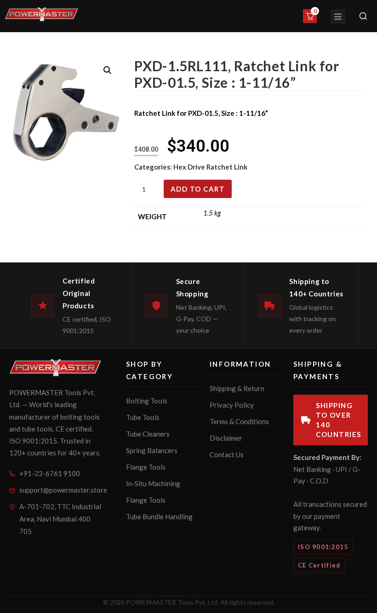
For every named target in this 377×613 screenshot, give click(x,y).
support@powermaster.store (60, 490)
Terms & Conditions (239, 421)
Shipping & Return (237, 388)
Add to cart (198, 189)
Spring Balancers (151, 450)
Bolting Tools (146, 401)
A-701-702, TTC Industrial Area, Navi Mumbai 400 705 (60, 518)
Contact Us (227, 454)
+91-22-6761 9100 (49, 473)
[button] (107, 70)
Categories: (153, 167)
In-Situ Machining (153, 483)
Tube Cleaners (148, 434)
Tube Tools (143, 417)
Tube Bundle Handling (159, 516)
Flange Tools (146, 467)
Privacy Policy (232, 405)
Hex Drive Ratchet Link (210, 167)
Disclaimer (226, 438)
